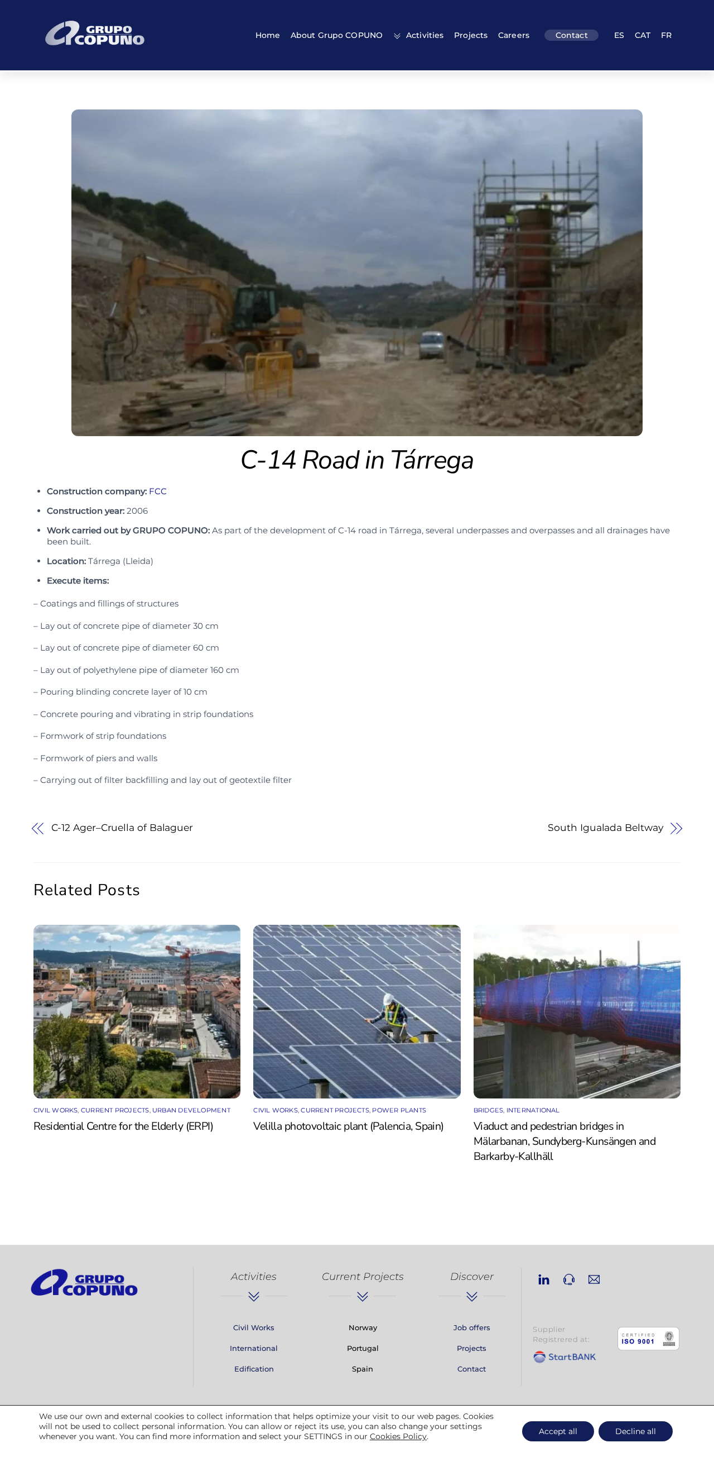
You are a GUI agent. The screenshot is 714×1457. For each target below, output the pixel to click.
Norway (363, 1327)
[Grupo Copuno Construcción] (94, 47)
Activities (423, 35)
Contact (572, 35)
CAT (642, 35)
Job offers (472, 1327)
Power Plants (399, 1110)
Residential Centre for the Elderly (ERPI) (123, 1126)
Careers (513, 35)
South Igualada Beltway (605, 827)
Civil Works (55, 1110)
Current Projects (115, 1110)
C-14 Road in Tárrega (357, 459)
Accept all (558, 1431)
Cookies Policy (398, 1436)
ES (619, 35)
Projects (471, 35)
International (533, 1110)
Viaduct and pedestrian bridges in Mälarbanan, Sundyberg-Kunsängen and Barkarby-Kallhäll (565, 1141)
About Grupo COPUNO (337, 35)
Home (267, 35)
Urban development (191, 1110)
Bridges (489, 1110)
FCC (158, 491)
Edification (254, 1368)
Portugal (363, 1348)
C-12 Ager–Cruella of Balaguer (122, 827)
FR (666, 35)
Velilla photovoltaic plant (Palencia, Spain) (348, 1126)
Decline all (635, 1431)
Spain (362, 1368)
